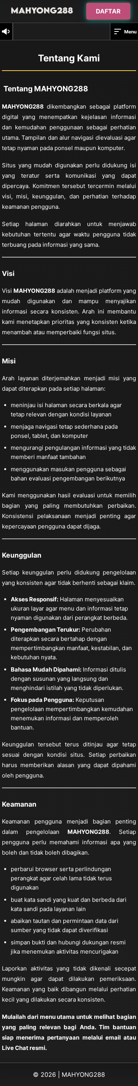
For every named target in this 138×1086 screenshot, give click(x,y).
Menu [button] (130, 32)
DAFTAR (108, 11)
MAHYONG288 (83, 1074)
